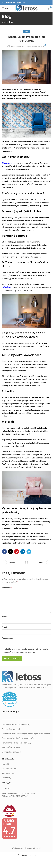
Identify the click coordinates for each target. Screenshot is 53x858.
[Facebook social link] (4, 551)
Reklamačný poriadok (11, 729)
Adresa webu (7, 638)
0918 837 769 (22, 796)
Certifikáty (6, 777)
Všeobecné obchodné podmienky (16, 724)
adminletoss (16, 46)
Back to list (26, 562)
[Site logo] (26, 8)
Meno (5, 616)
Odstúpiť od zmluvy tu (11, 752)
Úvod (4, 22)
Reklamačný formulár (11, 747)
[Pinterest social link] (16, 551)
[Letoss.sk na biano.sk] (26, 828)
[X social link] (10, 551)
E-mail (5, 627)
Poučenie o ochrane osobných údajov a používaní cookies (26, 733)
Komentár (7, 587)
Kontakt (5, 764)
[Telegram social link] (28, 551)
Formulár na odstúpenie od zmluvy (16, 743)
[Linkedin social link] (22, 551)
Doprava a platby (9, 768)
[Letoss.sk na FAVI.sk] (26, 811)
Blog (11, 22)
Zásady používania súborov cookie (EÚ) (18, 738)
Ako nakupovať (8, 773)
